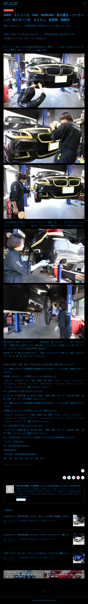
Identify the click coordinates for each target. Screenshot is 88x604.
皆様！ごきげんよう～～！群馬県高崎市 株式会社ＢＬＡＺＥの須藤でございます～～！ (31, 521)
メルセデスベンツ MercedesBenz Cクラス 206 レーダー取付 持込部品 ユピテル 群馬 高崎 (41, 516)
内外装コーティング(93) (10, 464)
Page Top (44, 591)
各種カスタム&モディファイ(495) (25, 464)
